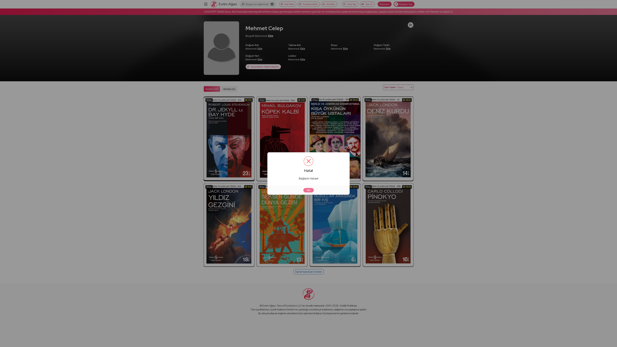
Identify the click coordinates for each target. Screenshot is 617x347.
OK (308, 190)
